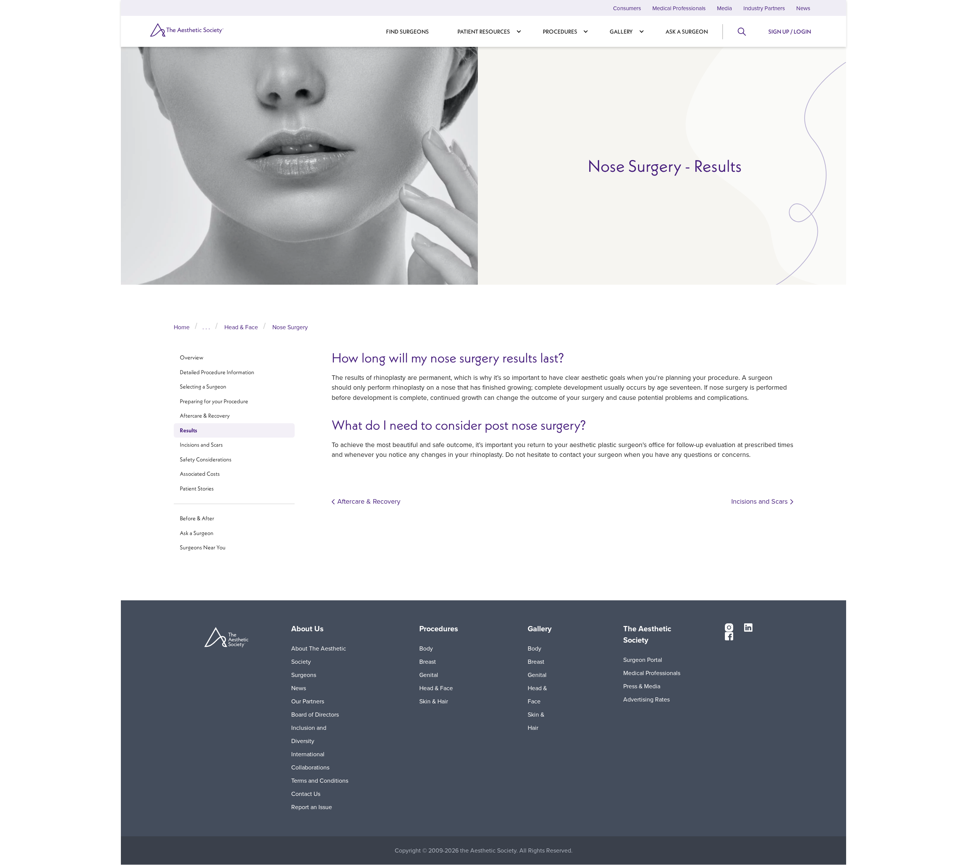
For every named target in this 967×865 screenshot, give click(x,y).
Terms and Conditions (319, 780)
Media (724, 8)
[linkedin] (748, 627)
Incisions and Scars (201, 444)
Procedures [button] (438, 628)
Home (182, 327)
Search (741, 31)
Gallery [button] (539, 628)
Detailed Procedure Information (217, 372)
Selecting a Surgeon (203, 386)
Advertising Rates (646, 699)
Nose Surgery (290, 327)
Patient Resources (483, 31)
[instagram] (729, 627)
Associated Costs (200, 473)
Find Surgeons (407, 31)
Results (188, 430)
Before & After (197, 518)
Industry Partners (764, 8)
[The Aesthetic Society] (200, 30)
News (803, 8)
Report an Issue (311, 807)
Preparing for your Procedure (214, 401)
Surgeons (303, 675)
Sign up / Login (789, 31)
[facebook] (729, 635)
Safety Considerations (206, 459)
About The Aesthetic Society (318, 655)
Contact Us (305, 793)
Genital (428, 675)
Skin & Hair (433, 701)
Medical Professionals (679, 8)
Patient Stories (197, 488)
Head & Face (241, 327)
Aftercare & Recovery (205, 415)
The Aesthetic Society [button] (647, 634)
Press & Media (641, 686)
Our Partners (307, 701)
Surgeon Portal (642, 659)
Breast (427, 661)
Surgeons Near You (203, 547)
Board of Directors (315, 714)
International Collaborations (310, 760)
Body (426, 648)
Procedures (560, 31)
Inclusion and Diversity (308, 734)
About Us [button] (307, 628)
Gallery (621, 31)
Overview (191, 357)
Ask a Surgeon (687, 31)
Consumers (627, 8)
